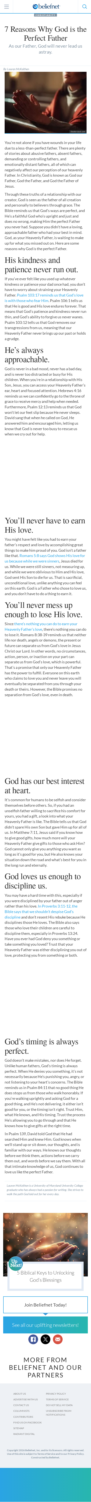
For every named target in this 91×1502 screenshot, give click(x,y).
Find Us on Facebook (27, 1422)
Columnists (21, 1410)
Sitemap (18, 1428)
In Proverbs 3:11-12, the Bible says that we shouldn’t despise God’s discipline (41, 911)
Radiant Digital (24, 1433)
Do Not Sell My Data (59, 1405)
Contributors (23, 1416)
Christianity (45, 15)
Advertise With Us (25, 1399)
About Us (19, 1393)
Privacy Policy (56, 1393)
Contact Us (21, 1405)
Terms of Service (57, 1399)
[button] (84, 6)
